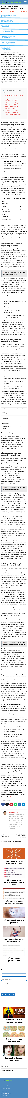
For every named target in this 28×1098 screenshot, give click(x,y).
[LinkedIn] (19, 804)
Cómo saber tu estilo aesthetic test (7, 835)
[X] (7, 804)
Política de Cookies (5, 1088)
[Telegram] (23, 804)
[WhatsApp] (15, 804)
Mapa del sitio (4, 1095)
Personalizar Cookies (6, 1093)
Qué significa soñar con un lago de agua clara (21, 835)
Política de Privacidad (6, 1090)
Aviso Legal (3, 1091)
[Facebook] (3, 804)
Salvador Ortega (14, 812)
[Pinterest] (11, 804)
